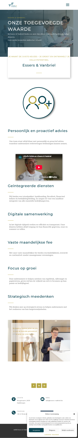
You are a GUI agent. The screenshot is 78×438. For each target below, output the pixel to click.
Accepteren (36, 430)
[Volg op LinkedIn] (39, 385)
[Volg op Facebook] (33, 385)
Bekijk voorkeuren (68, 430)
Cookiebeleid (47, 434)
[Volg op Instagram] (44, 385)
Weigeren (52, 430)
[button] (74, 414)
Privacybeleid (55, 434)
